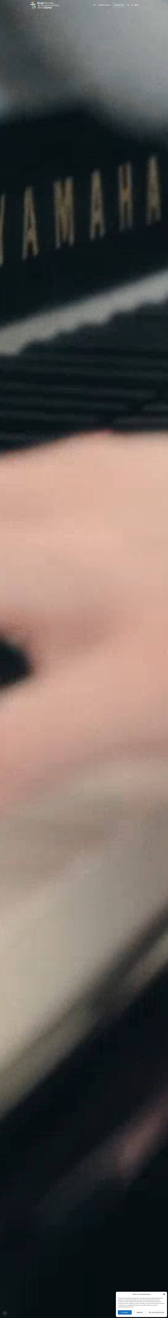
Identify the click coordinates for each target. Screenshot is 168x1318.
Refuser (140, 1312)
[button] (164, 1294)
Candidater (119, 5)
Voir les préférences (156, 1312)
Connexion (128, 4)
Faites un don (104, 5)
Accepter (124, 1312)
